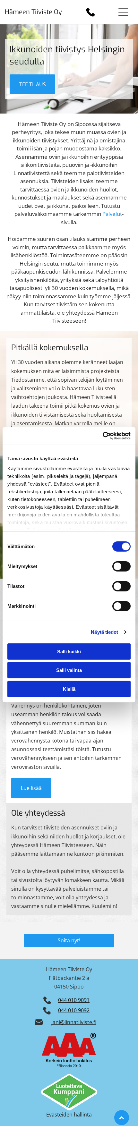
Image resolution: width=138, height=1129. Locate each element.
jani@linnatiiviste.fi (73, 1022)
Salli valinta (69, 670)
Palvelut (112, 213)
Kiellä (69, 689)
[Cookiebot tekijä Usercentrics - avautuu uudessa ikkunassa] (102, 436)
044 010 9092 (74, 1010)
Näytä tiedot (104, 632)
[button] (123, 12)
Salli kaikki (69, 651)
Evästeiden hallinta (69, 1114)
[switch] (121, 566)
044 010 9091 (74, 1000)
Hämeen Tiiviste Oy (33, 12)
